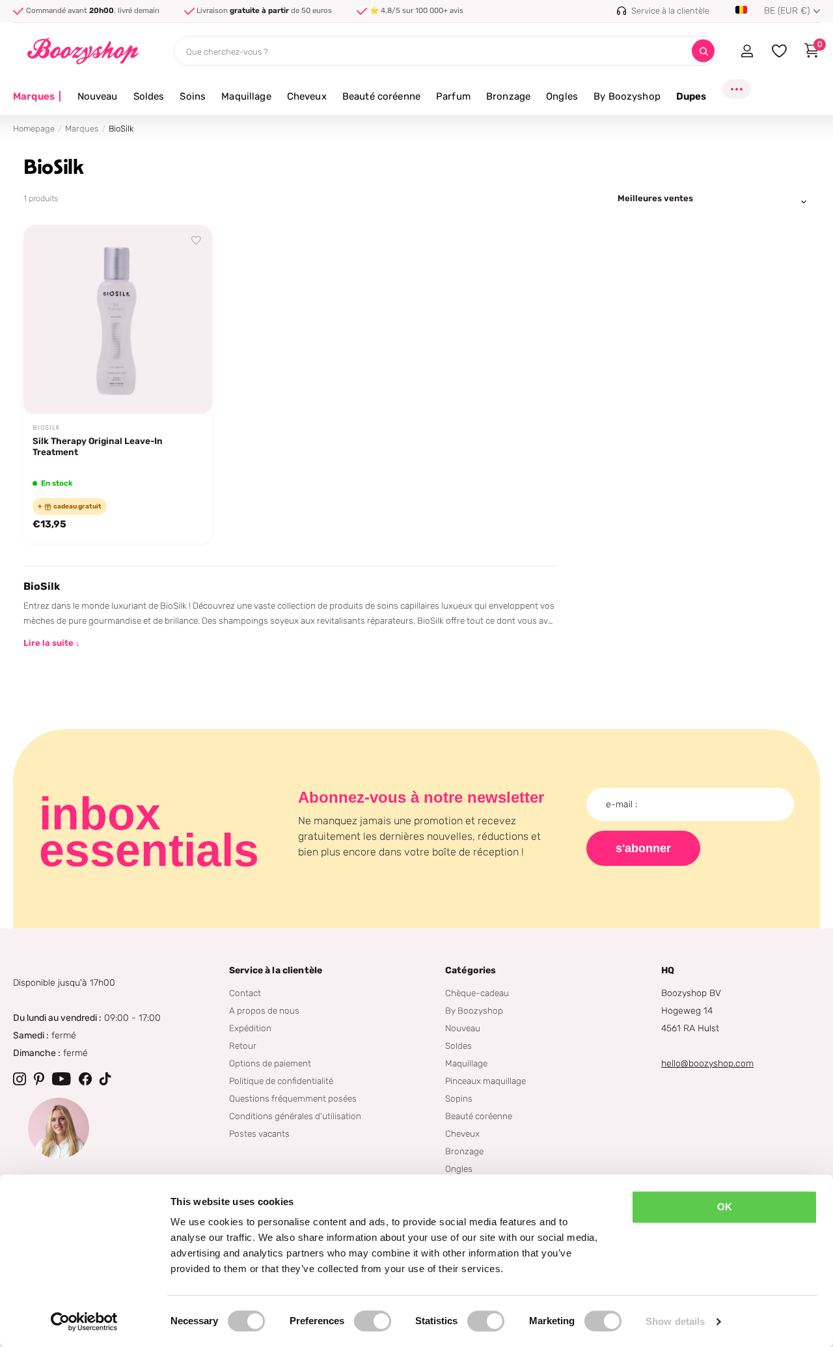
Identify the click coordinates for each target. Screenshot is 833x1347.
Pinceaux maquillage (485, 1081)
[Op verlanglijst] (196, 241)
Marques (37, 96)
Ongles (562, 96)
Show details (675, 1321)
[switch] (372, 1321)
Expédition (250, 1028)
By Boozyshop (627, 96)
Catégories (470, 970)
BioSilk (47, 428)
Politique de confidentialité (281, 1081)
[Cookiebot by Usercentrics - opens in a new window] (84, 1321)
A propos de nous (264, 1010)
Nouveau (97, 96)
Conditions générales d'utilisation (295, 1116)
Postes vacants (259, 1133)
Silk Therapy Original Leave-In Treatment (98, 446)
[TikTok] (105, 1078)
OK (724, 1206)
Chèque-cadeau (477, 993)
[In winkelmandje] (186, 389)
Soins (193, 96)
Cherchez (703, 51)
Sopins (458, 1098)
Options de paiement (270, 1063)
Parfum (453, 96)
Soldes (149, 96)
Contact (245, 993)
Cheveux (307, 96)
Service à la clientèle (275, 970)
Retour (242, 1045)
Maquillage (246, 96)
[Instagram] (19, 1078)
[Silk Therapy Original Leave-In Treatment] (117, 319)
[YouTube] (61, 1078)
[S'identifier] (747, 50)
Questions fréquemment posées (293, 1098)
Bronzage (508, 96)
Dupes (691, 96)
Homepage (34, 128)
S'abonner (643, 848)
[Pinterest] (39, 1078)
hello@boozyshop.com (707, 1063)
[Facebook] (85, 1078)
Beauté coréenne (381, 96)
